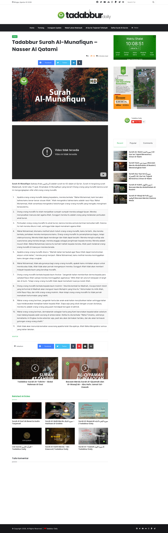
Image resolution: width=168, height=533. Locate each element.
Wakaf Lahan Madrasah (73, 28)
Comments (148, 143)
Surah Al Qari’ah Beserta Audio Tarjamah (26, 422)
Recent (120, 143)
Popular (133, 143)
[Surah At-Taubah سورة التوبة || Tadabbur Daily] (93, 436)
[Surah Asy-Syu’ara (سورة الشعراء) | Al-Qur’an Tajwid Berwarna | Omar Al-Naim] (120, 177)
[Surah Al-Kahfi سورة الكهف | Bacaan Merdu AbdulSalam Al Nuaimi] (120, 188)
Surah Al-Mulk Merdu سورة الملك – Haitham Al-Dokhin (59, 422)
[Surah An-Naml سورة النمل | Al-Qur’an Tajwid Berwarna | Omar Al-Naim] (120, 155)
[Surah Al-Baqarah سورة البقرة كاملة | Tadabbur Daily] (93, 410)
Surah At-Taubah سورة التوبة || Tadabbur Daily (91, 448)
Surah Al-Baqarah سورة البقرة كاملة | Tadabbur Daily (93, 422)
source (15, 336)
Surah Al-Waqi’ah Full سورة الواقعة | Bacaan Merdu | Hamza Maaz (142, 198)
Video (15, 36)
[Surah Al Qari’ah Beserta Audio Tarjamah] (27, 410)
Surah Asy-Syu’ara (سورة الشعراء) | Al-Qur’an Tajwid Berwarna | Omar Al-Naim (140, 176)
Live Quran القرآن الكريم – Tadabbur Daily (22, 448)
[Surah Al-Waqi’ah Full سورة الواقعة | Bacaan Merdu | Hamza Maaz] (120, 199)
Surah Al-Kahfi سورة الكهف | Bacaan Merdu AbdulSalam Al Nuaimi (142, 187)
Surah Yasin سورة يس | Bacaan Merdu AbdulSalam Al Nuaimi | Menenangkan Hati (142, 165)
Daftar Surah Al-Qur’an (119, 28)
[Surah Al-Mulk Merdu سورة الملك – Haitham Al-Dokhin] (60, 410)
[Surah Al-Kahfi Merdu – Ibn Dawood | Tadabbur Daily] (60, 436)
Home (32, 28)
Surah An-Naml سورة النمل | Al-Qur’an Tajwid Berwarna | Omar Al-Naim (142, 154)
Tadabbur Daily (52, 529)
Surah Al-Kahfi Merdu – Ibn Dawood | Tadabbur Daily (57, 448)
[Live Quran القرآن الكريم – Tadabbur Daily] (27, 436)
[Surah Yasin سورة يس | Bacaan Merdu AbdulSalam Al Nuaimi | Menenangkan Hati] (120, 166)
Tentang (41, 28)
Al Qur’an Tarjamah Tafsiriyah (97, 28)
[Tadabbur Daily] (84, 14)
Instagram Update (54, 28)
